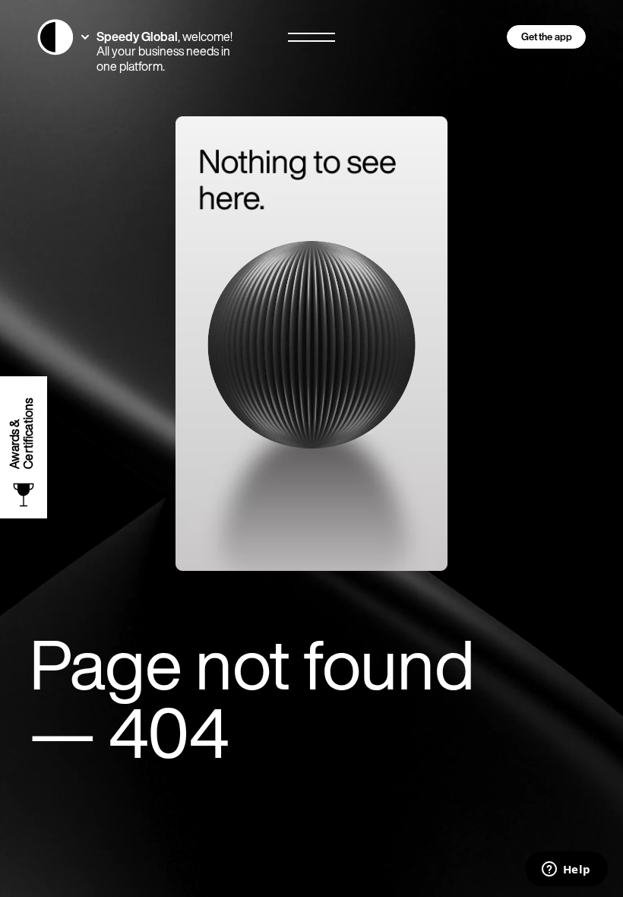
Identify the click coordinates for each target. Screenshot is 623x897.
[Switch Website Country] (64, 37)
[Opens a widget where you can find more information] (566, 870)
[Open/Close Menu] (311, 37)
